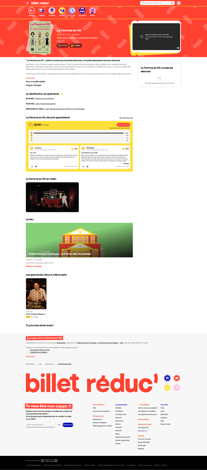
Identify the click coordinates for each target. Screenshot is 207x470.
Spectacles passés (122, 437)
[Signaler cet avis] (36, 166)
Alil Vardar (142, 446)
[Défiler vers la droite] (100, 12)
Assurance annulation (101, 411)
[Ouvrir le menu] (28, 3)
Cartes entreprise (99, 423)
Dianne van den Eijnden (44, 99)
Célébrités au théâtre (38, 352)
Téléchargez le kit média (102, 426)
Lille (121, 343)
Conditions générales (33, 465)
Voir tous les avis (126, 118)
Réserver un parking (34, 266)
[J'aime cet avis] (32, 166)
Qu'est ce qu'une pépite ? (148, 408)
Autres (117, 444)
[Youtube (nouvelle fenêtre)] (176, 378)
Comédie (119, 411)
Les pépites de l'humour (147, 414)
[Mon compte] (178, 3)
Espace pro (97, 419)
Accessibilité (131, 465)
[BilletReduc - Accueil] (40, 3)
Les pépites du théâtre (147, 411)
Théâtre (118, 408)
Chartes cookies (89, 465)
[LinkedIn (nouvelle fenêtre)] (176, 387)
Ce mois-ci (142, 431)
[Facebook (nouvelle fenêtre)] (167, 378)
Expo (117, 434)
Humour (118, 418)
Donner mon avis (123, 125)
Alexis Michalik (144, 442)
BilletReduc (30, 364)
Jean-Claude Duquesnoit (45, 104)
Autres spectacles (122, 440)
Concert (118, 427)
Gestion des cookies (145, 465)
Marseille (164, 414)
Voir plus (126, 163)
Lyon (162, 411)
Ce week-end (143, 428)
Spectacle (119, 421)
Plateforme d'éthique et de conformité (111, 465)
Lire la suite (30, 78)
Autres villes (165, 424)
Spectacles (60, 343)
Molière (141, 449)
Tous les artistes (144, 439)
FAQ (94, 408)
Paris (163, 408)
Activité (118, 431)
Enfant (118, 424)
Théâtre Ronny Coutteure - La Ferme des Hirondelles (77, 38)
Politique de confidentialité (52, 465)
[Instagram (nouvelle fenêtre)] (167, 387)
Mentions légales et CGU (72, 465)
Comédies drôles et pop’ (40, 350)
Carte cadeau (143, 419)
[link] (52, 148)
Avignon (164, 418)
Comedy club (120, 414)
